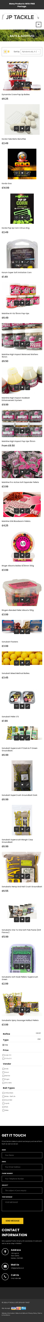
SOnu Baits (8, 1083)
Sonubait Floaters (10, 642)
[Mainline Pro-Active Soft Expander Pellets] (22, 472)
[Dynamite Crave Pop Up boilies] (22, 84)
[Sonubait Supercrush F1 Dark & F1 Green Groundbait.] (22, 737)
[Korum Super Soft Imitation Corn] (22, 262)
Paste (6, 1107)
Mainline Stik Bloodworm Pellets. (16, 521)
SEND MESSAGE (12, 1221)
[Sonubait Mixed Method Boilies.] (22, 663)
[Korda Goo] (22, 173)
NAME (4, 1150)
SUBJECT (5, 1185)
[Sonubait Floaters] (22, 631)
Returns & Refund (21, 1313)
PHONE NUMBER (7, 1173)
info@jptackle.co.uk (17, 1268)
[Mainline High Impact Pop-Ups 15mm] (22, 431)
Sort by (17, 52)
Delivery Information (8, 1313)
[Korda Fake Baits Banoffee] (22, 128)
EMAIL (4, 1161)
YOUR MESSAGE (7, 1197)
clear (39, 1039)
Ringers (6, 1079)
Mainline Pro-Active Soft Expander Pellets (20, 482)
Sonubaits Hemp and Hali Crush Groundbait (22, 886)
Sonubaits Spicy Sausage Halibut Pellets (20, 1020)
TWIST (27, 1302)
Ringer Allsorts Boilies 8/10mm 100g (18, 565)
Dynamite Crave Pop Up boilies (16, 94)
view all (38, 1033)
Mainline (7, 1076)
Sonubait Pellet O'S (10, 716)
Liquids (6, 1103)
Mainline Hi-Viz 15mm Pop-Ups (15, 313)
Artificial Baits (8, 1093)
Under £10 (7, 1055)
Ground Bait (8, 1100)
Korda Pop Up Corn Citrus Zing (15, 228)
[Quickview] (27, 84)
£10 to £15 (7, 1058)
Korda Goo (7, 183)
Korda (6, 1069)
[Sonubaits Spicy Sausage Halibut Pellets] (22, 1010)
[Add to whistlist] (16, 84)
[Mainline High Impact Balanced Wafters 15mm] (22, 344)
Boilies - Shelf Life (9, 1096)
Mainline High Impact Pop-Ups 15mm (18, 441)
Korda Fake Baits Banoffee (14, 139)
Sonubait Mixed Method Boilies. (16, 673)
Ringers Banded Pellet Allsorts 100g (18, 610)
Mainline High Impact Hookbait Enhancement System (16, 399)
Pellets (6, 1110)
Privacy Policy (32, 1313)
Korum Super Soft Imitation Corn (17, 272)
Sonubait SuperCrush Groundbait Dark (19, 795)
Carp (6, 1045)
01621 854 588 (16, 1278)
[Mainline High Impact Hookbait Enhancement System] (22, 387)
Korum (6, 1072)
